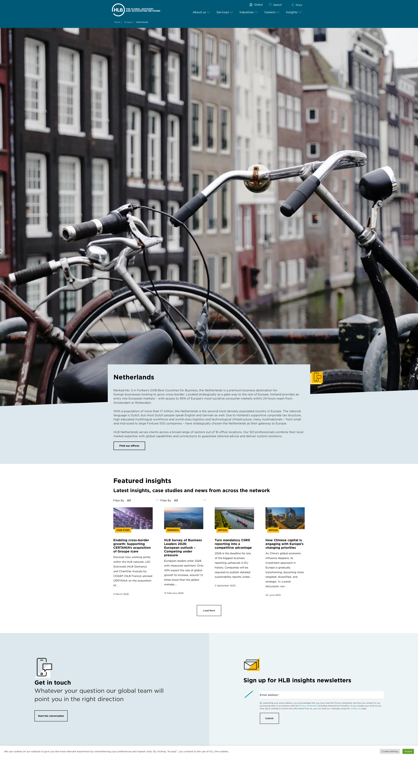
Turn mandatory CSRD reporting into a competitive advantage (233, 544)
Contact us (355, 708)
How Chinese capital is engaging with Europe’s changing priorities (284, 544)
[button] (297, 5)
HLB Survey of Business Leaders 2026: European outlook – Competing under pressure (183, 547)
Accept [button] (408, 751)
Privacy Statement (308, 705)
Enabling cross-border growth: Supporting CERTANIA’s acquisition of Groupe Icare (132, 545)
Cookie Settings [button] (390, 751)
